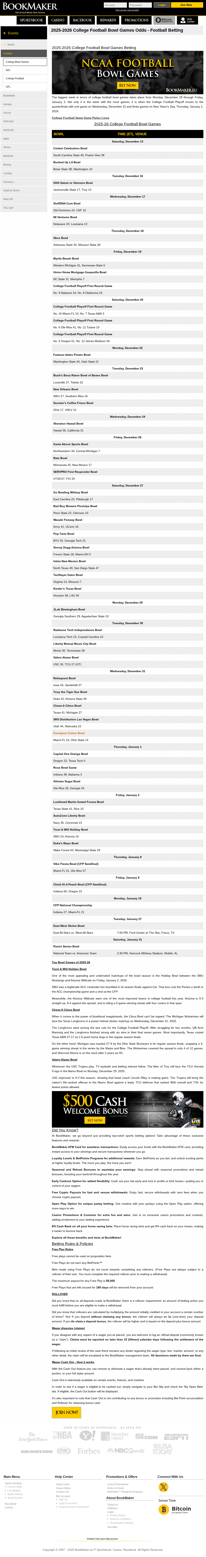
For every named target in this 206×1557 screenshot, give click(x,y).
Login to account (68, 1503)
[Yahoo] (87, 1440)
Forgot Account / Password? (74, 1507)
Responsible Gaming (121, 1522)
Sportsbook (31, 20)
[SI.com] (146, 1440)
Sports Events (15, 1497)
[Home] (33, 6)
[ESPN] (176, 1440)
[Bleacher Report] (114, 1440)
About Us (112, 1504)
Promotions (136, 20)
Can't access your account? (127, 10)
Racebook (82, 20)
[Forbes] (88, 1454)
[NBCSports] (126, 1454)
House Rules (63, 1488)
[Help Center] (187, 20)
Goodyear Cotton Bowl (69, 733)
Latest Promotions (118, 1484)
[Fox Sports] (63, 1454)
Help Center (63, 1484)
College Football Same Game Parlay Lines (80, 117)
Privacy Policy (117, 1515)
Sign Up (63, 1499)
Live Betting (13, 1490)
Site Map (112, 1527)
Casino (57, 20)
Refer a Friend (115, 1488)
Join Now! (67, 1412)
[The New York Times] (33, 1441)
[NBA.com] (62, 1440)
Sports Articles (15, 1494)
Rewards (108, 20)
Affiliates (112, 1508)
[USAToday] (163, 1454)
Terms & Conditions (120, 1519)
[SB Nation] (37, 1454)
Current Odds (14, 1486)
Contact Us (62, 1491)
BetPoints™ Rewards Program (125, 1491)
